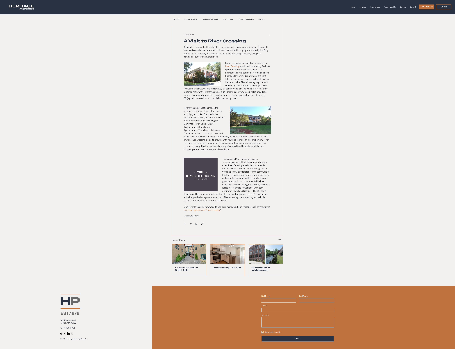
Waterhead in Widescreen (261, 268)
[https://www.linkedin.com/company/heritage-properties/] (68, 333)
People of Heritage (210, 19)
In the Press (228, 19)
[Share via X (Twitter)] (190, 224)
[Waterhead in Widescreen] (266, 254)
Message (265, 315)
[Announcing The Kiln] (227, 254)
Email (264, 306)
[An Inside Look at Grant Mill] (189, 254)
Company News (190, 19)
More (260, 19)
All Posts (176, 19)
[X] (72, 333)
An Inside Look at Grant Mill (186, 268)
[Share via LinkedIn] (196, 224)
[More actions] (269, 34)
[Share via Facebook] (185, 224)
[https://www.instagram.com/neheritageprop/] (64, 333)
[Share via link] (202, 224)
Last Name (303, 296)
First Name (265, 296)
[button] (443, 7)
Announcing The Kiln (227, 267)
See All (280, 240)
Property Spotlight (246, 19)
